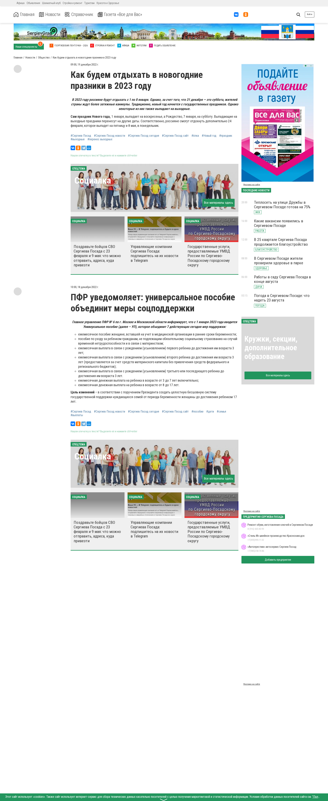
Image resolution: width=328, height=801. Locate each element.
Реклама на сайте (251, 184)
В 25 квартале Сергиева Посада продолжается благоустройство (281, 241)
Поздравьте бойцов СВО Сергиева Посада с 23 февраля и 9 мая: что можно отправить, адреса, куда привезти (97, 255)
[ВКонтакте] (73, 148)
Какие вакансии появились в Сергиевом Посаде (278, 223)
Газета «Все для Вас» (123, 14)
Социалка (92, 180)
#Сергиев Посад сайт (175, 135)
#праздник (225, 135)
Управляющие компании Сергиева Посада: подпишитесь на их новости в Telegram (154, 253)
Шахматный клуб (51, 3)
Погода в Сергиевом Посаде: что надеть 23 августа (282, 297)
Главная (27, 14)
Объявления (33, 3)
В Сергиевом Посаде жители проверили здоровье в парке (278, 260)
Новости (52, 14)
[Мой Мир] (89, 148)
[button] (305, 65)
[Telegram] (83, 148)
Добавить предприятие (278, 559)
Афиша (20, 3)
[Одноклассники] (78, 148)
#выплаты (77, 415)
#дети (210, 411)
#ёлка (195, 135)
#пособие (197, 411)
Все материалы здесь (218, 202)
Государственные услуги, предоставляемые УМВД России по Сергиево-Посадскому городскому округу (209, 255)
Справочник (82, 14)
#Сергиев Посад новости (109, 135)
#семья (221, 411)
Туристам (89, 3)
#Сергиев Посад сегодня (143, 135)
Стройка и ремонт (72, 3)
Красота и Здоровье (108, 3)
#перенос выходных (100, 139)
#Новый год (209, 135)
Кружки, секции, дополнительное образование (270, 348)
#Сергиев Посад (81, 135)
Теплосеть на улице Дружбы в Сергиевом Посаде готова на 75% (282, 204)
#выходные (78, 139)
